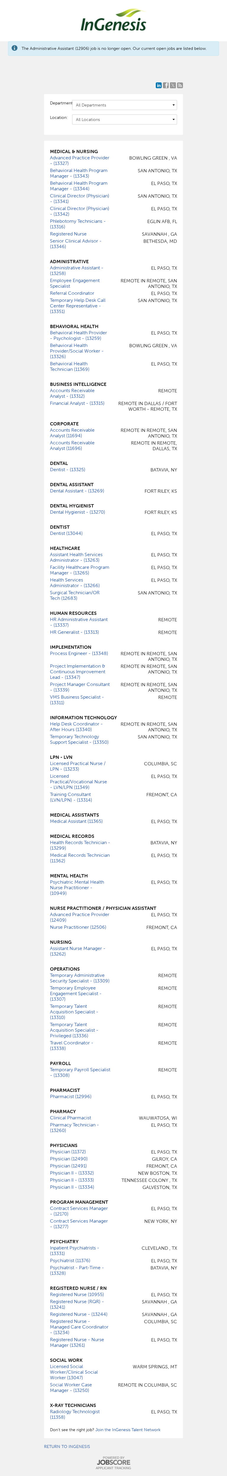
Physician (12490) (69, 1159)
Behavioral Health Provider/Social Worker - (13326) (77, 351)
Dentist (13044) (66, 533)
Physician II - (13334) (72, 1187)
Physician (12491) (68, 1166)
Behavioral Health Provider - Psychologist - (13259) (78, 335)
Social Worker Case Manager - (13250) (71, 1387)
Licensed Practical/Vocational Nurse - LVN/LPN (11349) (78, 781)
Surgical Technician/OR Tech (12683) (75, 595)
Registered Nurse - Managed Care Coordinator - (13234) (79, 1326)
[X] (173, 85)
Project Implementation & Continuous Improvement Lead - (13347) (77, 671)
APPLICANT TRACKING (113, 1468)
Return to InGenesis (67, 1446)
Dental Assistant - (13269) (77, 491)
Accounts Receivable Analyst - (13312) (72, 393)
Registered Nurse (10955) (77, 1294)
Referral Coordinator (72, 293)
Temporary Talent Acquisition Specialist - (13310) (74, 1011)
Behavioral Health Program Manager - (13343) (79, 173)
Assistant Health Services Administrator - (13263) (76, 557)
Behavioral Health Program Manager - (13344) (79, 185)
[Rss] (180, 85)
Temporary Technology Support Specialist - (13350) (79, 739)
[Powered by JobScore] (113, 1462)
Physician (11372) (68, 1151)
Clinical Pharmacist (70, 1117)
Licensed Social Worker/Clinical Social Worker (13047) (74, 1372)
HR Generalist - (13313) (74, 632)
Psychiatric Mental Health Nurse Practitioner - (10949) (77, 887)
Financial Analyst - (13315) (77, 403)
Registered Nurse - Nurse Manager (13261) (77, 1342)
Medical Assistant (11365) (76, 821)
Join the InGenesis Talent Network (127, 1429)
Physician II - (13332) (72, 1173)
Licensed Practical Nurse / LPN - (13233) (78, 766)
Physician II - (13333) (72, 1180)
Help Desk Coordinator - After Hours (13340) (76, 726)
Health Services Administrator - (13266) (75, 582)
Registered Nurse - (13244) (79, 1314)
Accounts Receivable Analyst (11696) (72, 445)
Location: (58, 117)
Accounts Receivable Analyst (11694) (72, 432)
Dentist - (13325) (67, 469)
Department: (58, 103)
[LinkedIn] (159, 85)
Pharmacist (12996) (71, 1096)
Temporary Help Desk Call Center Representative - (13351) (78, 305)
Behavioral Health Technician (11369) (70, 366)
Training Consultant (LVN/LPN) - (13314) (71, 797)
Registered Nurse (68, 234)
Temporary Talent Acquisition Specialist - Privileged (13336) (74, 1030)
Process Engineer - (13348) (79, 653)
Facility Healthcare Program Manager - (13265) (79, 570)
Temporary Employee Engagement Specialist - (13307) (76, 993)
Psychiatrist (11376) (70, 1260)
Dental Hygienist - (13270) (77, 512)
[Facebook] (166, 85)
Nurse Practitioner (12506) (78, 927)
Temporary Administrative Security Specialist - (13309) (80, 978)
